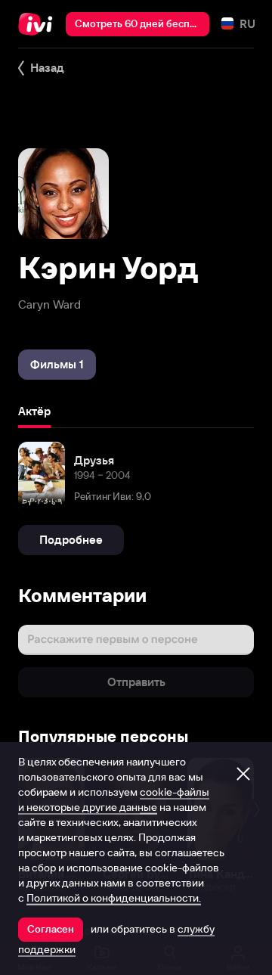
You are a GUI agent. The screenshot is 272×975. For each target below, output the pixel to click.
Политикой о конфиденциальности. (113, 898)
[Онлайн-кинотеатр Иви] (39, 24)
